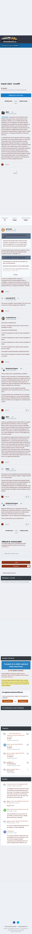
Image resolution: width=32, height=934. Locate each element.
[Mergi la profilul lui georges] (3, 230)
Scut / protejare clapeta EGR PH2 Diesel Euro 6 (17, 821)
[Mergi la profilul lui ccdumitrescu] (3, 318)
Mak (10, 738)
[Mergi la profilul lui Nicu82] (4, 832)
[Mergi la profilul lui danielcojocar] (4, 762)
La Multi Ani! (10, 831)
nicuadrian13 (21, 235)
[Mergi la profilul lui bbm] (3, 113)
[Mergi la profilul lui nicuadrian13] (3, 299)
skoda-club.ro (18, 931)
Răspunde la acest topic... (11, 553)
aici (5, 518)
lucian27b (11, 771)
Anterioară (8, 101)
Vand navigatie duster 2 (13, 769)
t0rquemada (12, 803)
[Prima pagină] (2, 101)
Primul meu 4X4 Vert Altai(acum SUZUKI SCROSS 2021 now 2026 (15, 735)
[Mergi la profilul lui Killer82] (4, 753)
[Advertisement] (16, 18)
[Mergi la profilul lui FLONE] (4, 810)
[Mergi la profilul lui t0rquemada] (4, 802)
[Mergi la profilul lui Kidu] (3, 469)
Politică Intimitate (10, 926)
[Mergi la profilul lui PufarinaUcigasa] (3, 369)
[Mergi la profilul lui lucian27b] (4, 770)
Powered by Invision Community (16, 930)
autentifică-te (5, 546)
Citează (7, 164)
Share (16, 562)
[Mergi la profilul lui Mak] (4, 734)
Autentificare (8, 701)
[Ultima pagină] (29, 101)
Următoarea (23, 101)
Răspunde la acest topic (16, 95)
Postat (11, 113)
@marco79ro (5, 117)
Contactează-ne (22, 926)
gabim (10, 747)
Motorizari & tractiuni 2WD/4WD (18, 90)
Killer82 (11, 756)
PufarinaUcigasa (12, 368)
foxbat (19, 257)
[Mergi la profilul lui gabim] (4, 745)
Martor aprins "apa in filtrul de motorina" (18, 801)
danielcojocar (12, 763)
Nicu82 (10, 833)
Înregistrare (23, 701)
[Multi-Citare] (2, 165)
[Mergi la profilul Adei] (15, 173)
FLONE (11, 811)
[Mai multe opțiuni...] (29, 113)
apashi (5, 88)
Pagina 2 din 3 (15, 103)
